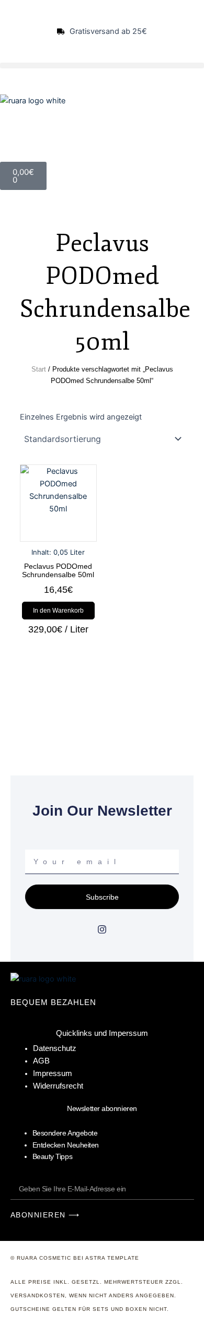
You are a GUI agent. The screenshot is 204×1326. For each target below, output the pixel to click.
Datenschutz (54, 1048)
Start (38, 369)
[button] (102, 65)
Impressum (52, 1073)
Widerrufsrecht (58, 1086)
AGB (41, 1061)
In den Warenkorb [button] (58, 610)
